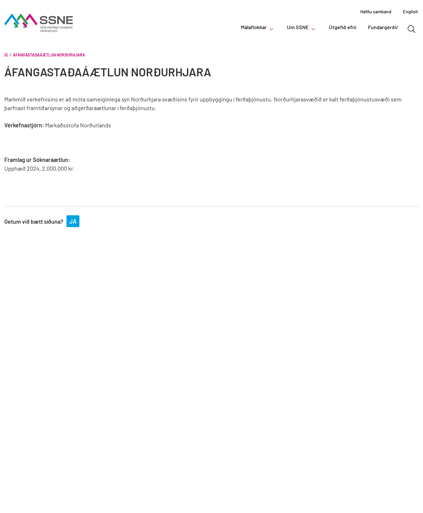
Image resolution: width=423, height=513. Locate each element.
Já (73, 221)
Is (6, 54)
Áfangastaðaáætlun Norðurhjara (49, 54)
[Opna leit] (411, 29)
